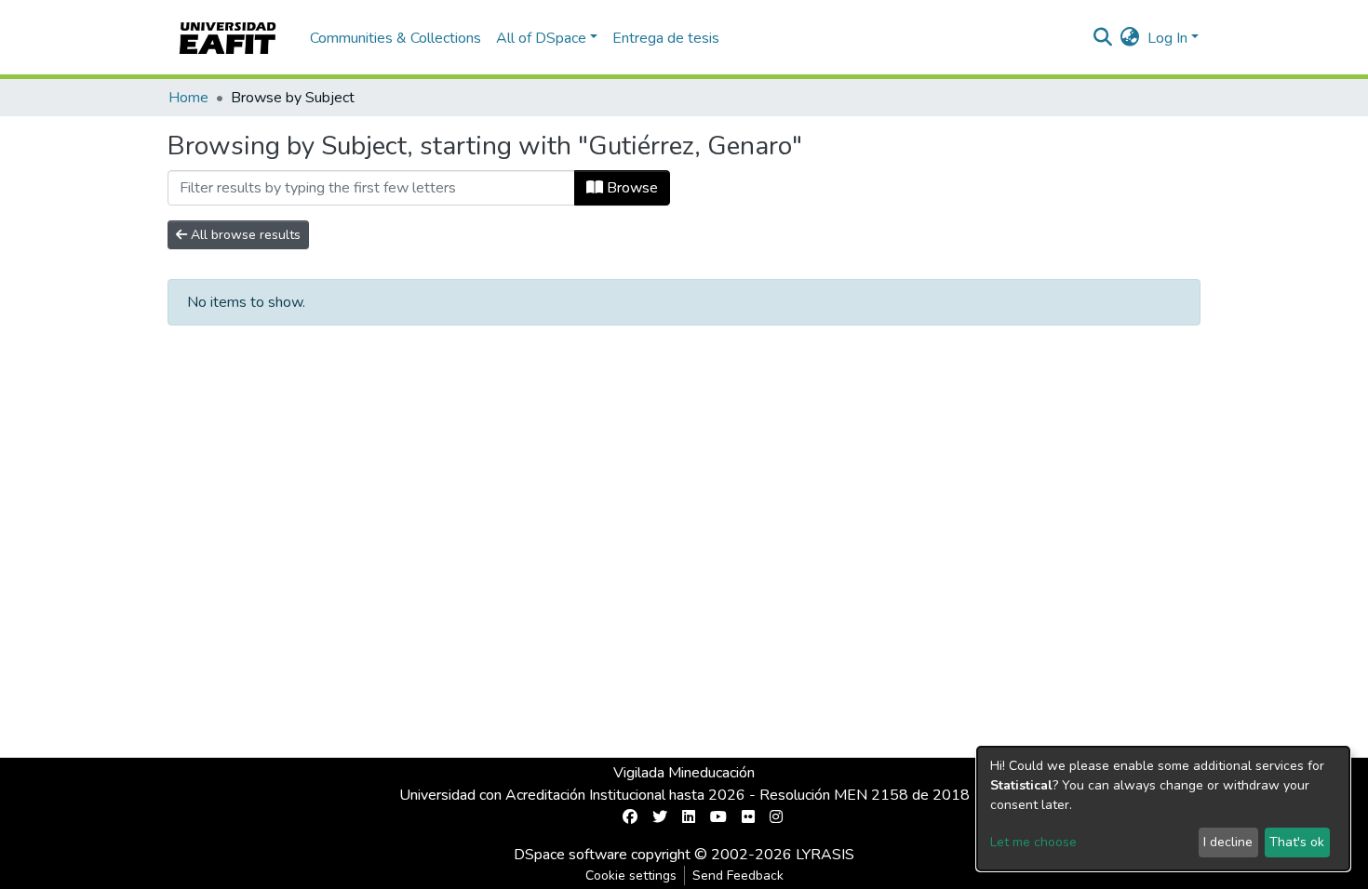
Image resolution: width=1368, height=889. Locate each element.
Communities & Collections (395, 38)
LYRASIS (825, 854)
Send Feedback (738, 875)
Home (188, 97)
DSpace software (570, 854)
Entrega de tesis (665, 38)
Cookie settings (631, 875)
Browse (630, 188)
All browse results (244, 235)
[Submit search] (1103, 38)
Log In (1167, 38)
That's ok (1296, 842)
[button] (1130, 38)
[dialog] (1163, 808)
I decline (1228, 842)
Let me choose (1033, 842)
